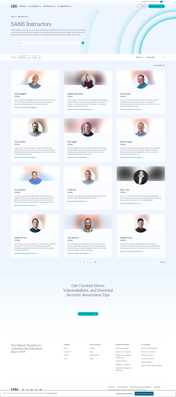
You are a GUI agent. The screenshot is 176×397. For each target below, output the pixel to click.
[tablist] (29, 57)
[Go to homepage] (14, 6)
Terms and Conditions (122, 387)
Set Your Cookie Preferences (124, 393)
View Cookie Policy (52, 393)
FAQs (91, 352)
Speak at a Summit (147, 359)
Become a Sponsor (147, 355)
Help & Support (95, 344)
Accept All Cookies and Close (144, 393)
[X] (27, 390)
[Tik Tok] (40, 390)
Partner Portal (94, 355)
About (66, 348)
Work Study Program (122, 348)
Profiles (13, 16)
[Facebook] (36, 390)
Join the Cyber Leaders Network (151, 365)
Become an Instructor (148, 352)
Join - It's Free (153, 1)
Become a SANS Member (149, 348)
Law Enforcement (121, 361)
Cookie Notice (156, 387)
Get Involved (145, 344)
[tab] (23, 6)
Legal (91, 359)
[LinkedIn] (23, 390)
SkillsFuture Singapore (122, 364)
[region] (88, 393)
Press (66, 359)
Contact (92, 348)
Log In (144, 1)
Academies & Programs (123, 352)
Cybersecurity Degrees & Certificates (123, 369)
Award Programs (146, 362)
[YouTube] (32, 390)
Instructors (67, 352)
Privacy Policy (111, 387)
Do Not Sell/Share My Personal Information (140, 387)
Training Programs (122, 344)
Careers (66, 355)
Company (67, 344)
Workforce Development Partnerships (123, 356)
